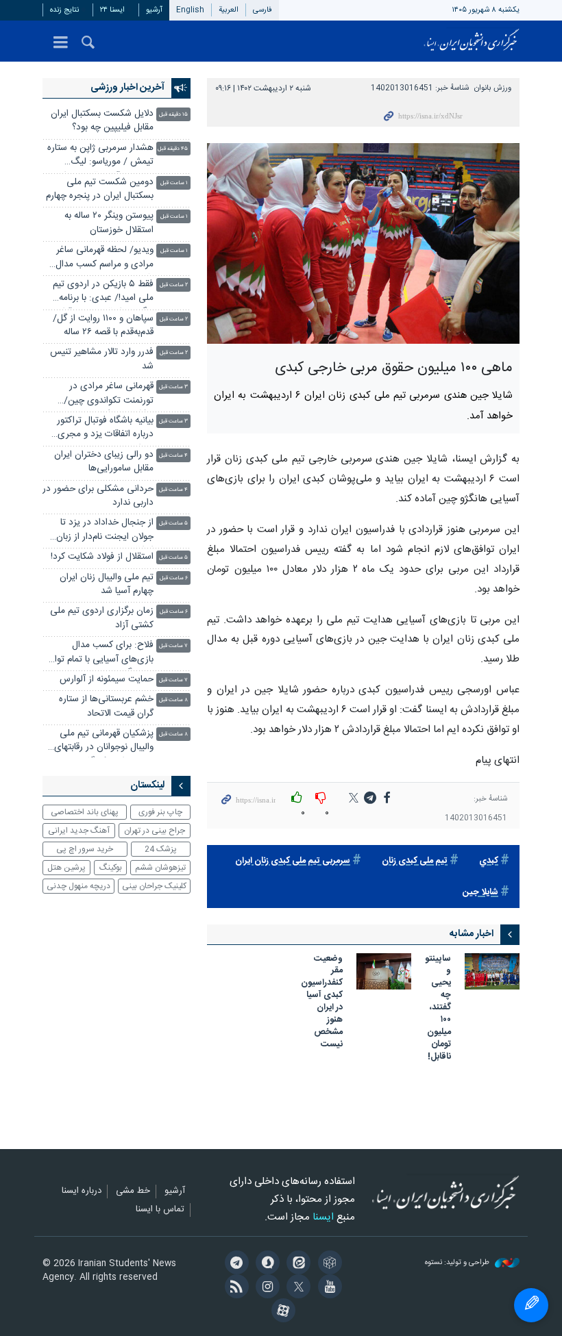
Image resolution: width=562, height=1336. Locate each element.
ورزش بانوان (492, 87)
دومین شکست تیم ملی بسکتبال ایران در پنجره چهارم (100, 189)
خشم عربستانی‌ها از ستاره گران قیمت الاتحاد (106, 706)
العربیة (229, 9)
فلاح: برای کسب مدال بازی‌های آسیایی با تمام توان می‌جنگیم (101, 653)
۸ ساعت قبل (173, 700)
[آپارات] (281, 1312)
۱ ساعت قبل (174, 183)
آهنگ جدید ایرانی (79, 830)
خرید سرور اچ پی (84, 849)
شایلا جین (480, 892)
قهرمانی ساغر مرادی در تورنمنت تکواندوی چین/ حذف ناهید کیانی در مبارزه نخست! (105, 394)
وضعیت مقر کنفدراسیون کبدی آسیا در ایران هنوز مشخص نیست (322, 1002)
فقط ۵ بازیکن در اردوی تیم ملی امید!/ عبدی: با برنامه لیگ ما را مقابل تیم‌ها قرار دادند (103, 292)
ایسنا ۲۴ (112, 9)
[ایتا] (296, 1264)
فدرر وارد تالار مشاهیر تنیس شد (102, 359)
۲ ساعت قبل (174, 285)
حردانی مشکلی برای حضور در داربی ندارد (98, 496)
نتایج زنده (64, 9)
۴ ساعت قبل (173, 455)
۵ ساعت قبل (173, 523)
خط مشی (133, 1191)
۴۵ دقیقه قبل (173, 148)
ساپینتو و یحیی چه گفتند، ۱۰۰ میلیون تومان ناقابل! (438, 1008)
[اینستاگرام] (266, 1288)
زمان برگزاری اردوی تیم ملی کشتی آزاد (102, 618)
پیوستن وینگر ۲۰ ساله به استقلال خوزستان (109, 223)
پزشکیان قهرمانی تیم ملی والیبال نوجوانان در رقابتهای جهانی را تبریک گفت (104, 742)
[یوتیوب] (327, 1288)
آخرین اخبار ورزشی (127, 87)
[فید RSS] (234, 1288)
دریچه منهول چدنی (78, 886)
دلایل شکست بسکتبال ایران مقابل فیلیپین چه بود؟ (102, 121)
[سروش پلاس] (266, 1264)
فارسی (262, 9)
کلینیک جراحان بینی (154, 886)
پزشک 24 (161, 849)
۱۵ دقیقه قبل (173, 114)
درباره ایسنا (81, 1191)
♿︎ (531, 1305)
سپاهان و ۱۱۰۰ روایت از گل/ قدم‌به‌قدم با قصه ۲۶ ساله (103, 326)
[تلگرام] (234, 1264)
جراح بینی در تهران (154, 830)
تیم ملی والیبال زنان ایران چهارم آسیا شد (107, 584)
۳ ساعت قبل (173, 387)
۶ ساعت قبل (174, 578)
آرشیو (154, 9)
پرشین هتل (66, 867)
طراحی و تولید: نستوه (458, 1263)
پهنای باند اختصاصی (85, 812)
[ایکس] (296, 1288)
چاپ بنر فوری (160, 812)
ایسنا (472, 41)
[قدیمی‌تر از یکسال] (492, 971)
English (190, 9)
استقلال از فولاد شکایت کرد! (102, 557)
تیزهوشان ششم (160, 867)
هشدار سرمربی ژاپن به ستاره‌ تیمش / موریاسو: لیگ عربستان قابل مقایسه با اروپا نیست (100, 156)
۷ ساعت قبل (173, 646)
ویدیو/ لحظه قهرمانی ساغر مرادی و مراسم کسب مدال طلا (105, 258)
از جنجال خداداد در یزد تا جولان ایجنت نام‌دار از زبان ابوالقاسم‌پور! (105, 531)
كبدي (488, 861)
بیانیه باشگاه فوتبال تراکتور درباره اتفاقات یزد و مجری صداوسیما (105, 429)
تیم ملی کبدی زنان (415, 861)
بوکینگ (110, 867)
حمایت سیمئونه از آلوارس (107, 679)
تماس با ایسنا (160, 1210)
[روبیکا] (327, 1264)
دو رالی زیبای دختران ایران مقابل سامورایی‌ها (104, 462)
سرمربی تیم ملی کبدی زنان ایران (292, 861)
